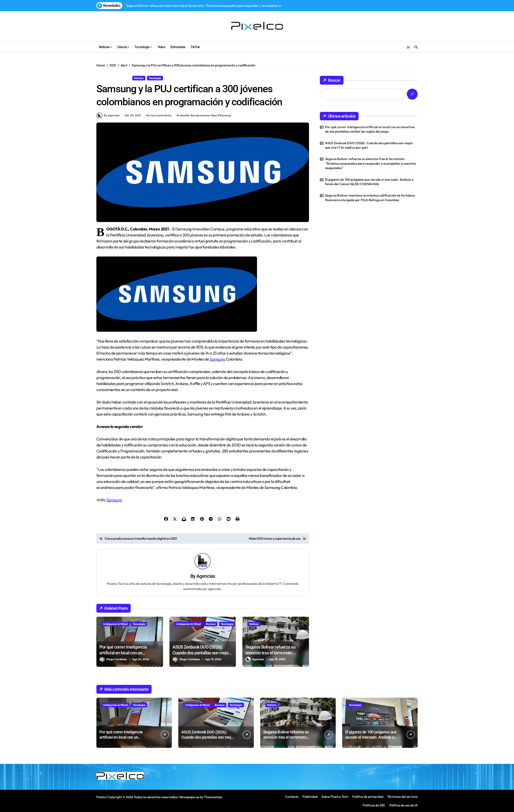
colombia (184, 115)
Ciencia (122, 47)
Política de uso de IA (403, 805)
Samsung (225, 115)
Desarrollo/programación (113, 78)
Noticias (104, 47)
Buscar (334, 80)
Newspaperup (189, 797)
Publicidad (310, 797)
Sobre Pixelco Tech (334, 797)
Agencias (205, 576)
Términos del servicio (402, 797)
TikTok (195, 47)
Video (161, 47)
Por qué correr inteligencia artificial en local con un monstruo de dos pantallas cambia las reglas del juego (370, 129)
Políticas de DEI (374, 805)
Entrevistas (178, 47)
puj (215, 115)
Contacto (292, 797)
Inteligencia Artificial (115, 623)
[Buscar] (412, 94)
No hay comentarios (158, 115)
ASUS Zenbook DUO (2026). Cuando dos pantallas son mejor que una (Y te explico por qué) (201, 653)
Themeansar (213, 797)
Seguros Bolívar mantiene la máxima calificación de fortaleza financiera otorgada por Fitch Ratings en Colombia (370, 197)
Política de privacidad (367, 797)
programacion (201, 115)
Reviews (211, 623)
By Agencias (111, 115)
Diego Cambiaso (116, 659)
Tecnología (142, 47)
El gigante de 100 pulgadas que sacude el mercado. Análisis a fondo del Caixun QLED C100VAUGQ (369, 181)
